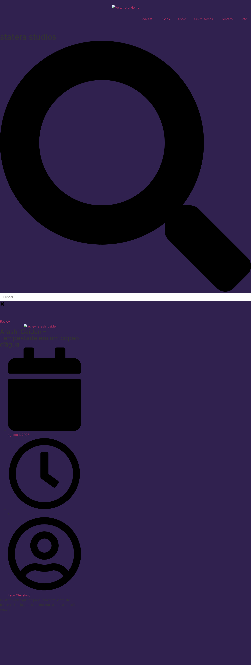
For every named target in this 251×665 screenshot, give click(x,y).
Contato (227, 19)
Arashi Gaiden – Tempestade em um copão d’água (39, 338)
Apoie (182, 19)
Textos (165, 19)
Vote (243, 19)
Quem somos (203, 19)
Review (5, 321)
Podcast (146, 19)
